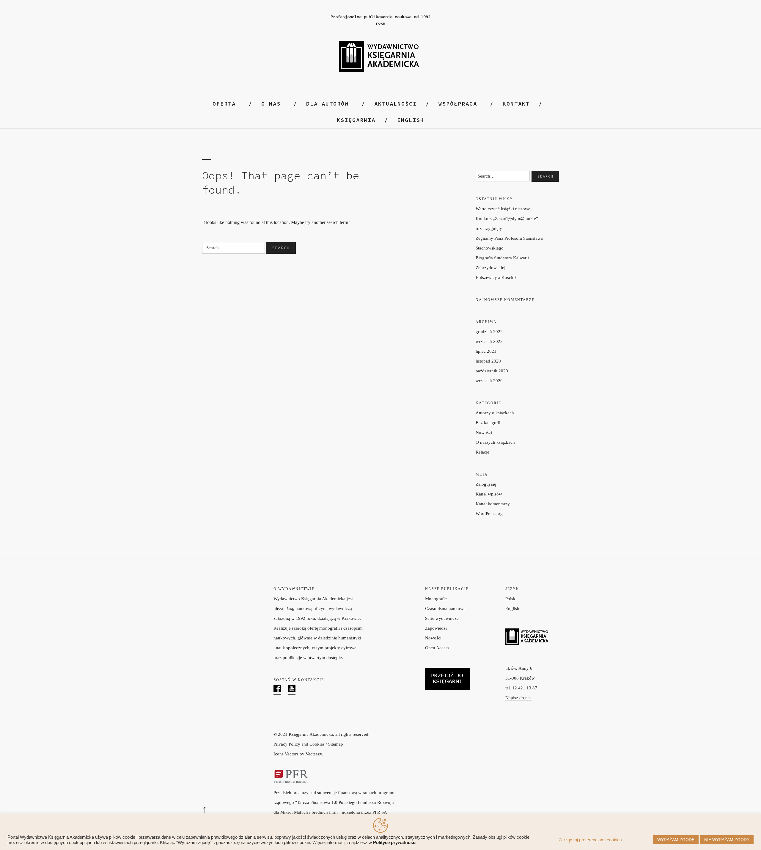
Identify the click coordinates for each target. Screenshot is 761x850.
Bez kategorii (488, 422)
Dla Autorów (327, 103)
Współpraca (457, 103)
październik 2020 (492, 370)
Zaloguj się (486, 484)
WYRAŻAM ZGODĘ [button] (675, 839)
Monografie (436, 598)
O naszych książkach (495, 442)
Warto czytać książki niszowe (503, 208)
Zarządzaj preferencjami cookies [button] (590, 840)
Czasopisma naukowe (445, 608)
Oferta (224, 103)
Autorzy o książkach (495, 412)
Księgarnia (356, 120)
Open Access (437, 647)
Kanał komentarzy (493, 503)
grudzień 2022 (489, 331)
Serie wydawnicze (442, 618)
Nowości (484, 432)
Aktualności (395, 103)
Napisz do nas (518, 697)
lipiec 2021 (486, 351)
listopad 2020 (488, 361)
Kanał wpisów (489, 494)
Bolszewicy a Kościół (496, 277)
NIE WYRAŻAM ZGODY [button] (726, 839)
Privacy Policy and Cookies (299, 744)
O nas (271, 103)
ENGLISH (410, 120)
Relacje (482, 452)
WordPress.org (489, 513)
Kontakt (516, 103)
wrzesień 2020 (489, 380)
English (512, 608)
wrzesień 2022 (489, 341)
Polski (511, 598)
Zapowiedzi (436, 628)
